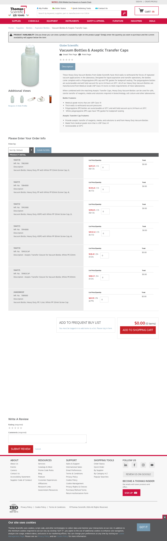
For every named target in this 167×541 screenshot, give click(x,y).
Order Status (60, 8)
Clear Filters (43, 150)
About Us (14, 463)
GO (124, 13)
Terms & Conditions (74, 473)
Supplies (16, 21)
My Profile (43, 8)
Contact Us (103, 8)
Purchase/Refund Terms (76, 490)
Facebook (134, 465)
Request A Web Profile (17, 106)
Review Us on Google (138, 474)
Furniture (118, 21)
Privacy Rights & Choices (76, 486)
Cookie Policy (71, 480)
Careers (13, 470)
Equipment (52, 21)
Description (67, 66)
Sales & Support (73, 463)
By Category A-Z (101, 473)
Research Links (44, 486)
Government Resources (48, 490)
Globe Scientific (69, 45)
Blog (40, 473)
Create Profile (151, 1)
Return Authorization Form (77, 493)
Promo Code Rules (46, 470)
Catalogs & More (45, 467)
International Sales (74, 467)
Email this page (69, 54)
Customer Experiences (47, 480)
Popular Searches (101, 477)
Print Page (86, 54)
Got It (143, 527)
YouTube (152, 465)
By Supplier (98, 470)
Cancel (38, 449)
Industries (136, 21)
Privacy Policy (72, 477)
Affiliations (42, 483)
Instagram (143, 465)
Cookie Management (75, 483)
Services (41, 463)
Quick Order (99, 467)
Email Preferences (73, 470)
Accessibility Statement (20, 477)
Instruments (72, 21)
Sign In (139, 1)
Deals (152, 21)
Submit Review (21, 449)
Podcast (41, 477)
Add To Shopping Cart (138, 330)
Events (13, 467)
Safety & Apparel (96, 21)
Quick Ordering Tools (81, 8)
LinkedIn (125, 465)
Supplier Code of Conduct (21, 480)
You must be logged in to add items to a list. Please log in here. (85, 328)
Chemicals (33, 21)
